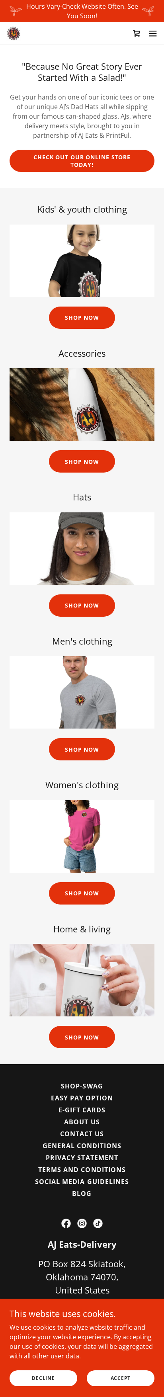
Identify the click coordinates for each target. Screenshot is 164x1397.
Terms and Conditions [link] (81, 1169)
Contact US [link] (82, 1133)
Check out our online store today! (82, 160)
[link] (13, 33)
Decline (43, 1378)
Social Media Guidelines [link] (82, 1181)
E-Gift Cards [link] (82, 1110)
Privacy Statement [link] (82, 1157)
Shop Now (82, 317)
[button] (153, 33)
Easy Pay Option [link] (82, 1098)
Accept (121, 1378)
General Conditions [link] (82, 1145)
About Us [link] (82, 1122)
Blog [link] (82, 1193)
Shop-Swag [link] (82, 1086)
